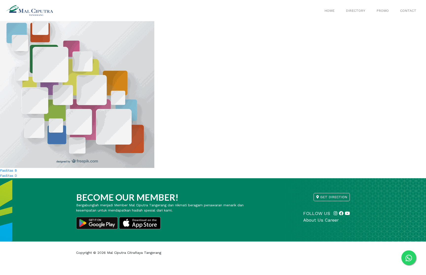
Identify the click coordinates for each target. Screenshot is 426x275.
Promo (382, 11)
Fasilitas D (8, 176)
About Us (313, 220)
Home (329, 11)
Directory (355, 11)
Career (332, 220)
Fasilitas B (8, 170)
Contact (408, 11)
